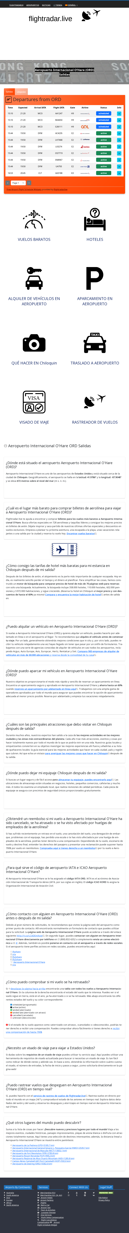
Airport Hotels (46, 1197)
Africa (8, 1202)
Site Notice (103, 1197)
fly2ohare (17, 957)
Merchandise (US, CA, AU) (51, 1195)
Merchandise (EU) (47, 1192)
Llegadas (21, 91)
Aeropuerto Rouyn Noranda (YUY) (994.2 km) (33, 1155)
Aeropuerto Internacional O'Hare (29, 962)
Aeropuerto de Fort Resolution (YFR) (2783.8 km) (35, 1153)
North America (12, 1205)
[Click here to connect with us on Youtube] (76, 1192)
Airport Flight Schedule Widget (48, 1223)
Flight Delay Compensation (52, 1217)
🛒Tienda (57, 5)
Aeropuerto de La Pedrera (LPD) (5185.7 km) (33, 1145)
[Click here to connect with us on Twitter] (94, 1192)
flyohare (16, 951)
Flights (43, 1202)
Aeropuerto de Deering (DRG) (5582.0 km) (32, 1163)
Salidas (9, 91)
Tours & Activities (47, 1210)
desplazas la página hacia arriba (28, 988)
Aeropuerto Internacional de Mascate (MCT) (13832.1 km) (39, 1150)
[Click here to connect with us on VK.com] (94, 1195)
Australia (10, 1192)
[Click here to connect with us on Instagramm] (68, 1195)
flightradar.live (60, 189)
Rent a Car (45, 1205)
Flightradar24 (16, 5)
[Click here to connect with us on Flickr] (85, 1192)
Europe (9, 1200)
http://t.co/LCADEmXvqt (30, 935)
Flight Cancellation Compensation (47, 1221)
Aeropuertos (32, 5)
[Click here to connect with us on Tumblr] (76, 1195)
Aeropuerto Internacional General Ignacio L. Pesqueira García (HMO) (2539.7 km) (50, 1148)
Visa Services (46, 1215)
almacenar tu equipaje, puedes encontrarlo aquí (85, 779)
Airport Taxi (45, 1207)
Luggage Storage (48, 1212)
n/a (14, 954)
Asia (8, 1197)
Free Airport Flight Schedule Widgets (24, 189)
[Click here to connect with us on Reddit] (85, 1195)
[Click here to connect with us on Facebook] (68, 1192)
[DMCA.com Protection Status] (106, 1194)
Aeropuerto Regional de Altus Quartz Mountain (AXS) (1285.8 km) (43, 1158)
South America (12, 1195)
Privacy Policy (104, 1200)
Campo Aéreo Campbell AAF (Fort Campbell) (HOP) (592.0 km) (41, 1161)
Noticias (46, 5)
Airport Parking (46, 1200)
